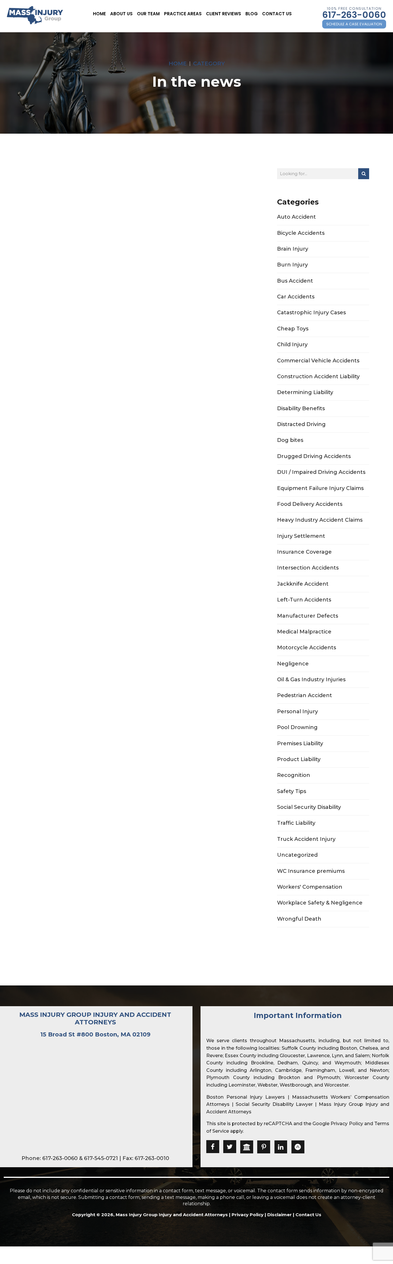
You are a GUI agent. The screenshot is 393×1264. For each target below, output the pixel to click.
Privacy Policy (347, 1123)
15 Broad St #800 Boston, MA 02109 (95, 1034)
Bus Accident (295, 281)
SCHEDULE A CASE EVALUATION (354, 24)
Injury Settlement (301, 536)
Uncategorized (297, 855)
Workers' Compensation (309, 887)
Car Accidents (295, 297)
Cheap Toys (292, 329)
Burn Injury (292, 265)
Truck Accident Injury (306, 839)
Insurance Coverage (304, 552)
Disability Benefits (301, 408)
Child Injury (292, 344)
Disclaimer (279, 1214)
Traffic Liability (296, 823)
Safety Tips (291, 791)
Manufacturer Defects (307, 616)
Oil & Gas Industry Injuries (311, 679)
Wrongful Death (299, 919)
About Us (121, 14)
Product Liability (298, 759)
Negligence (293, 664)
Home (99, 14)
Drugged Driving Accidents (314, 456)
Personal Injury (297, 711)
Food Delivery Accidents (309, 504)
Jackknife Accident (303, 584)
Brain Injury (292, 249)
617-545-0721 (101, 1158)
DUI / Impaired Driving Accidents (321, 472)
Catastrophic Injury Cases (311, 312)
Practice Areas (183, 14)
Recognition (293, 775)
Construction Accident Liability (318, 376)
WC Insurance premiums (311, 871)
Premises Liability (300, 743)
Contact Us (277, 14)
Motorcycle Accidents (306, 647)
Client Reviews (223, 14)
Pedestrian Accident (304, 695)
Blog (251, 14)
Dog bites (290, 440)
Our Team (148, 14)
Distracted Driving (301, 424)
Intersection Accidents (308, 568)
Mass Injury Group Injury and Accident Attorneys (95, 1018)
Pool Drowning (297, 727)
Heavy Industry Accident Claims (320, 520)
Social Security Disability (309, 807)
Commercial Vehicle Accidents (318, 360)
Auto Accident (296, 217)
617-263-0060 (354, 15)
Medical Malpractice (304, 632)
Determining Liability (305, 392)
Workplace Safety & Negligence (320, 903)
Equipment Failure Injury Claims (320, 488)
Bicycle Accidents (301, 233)
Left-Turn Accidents (304, 600)
